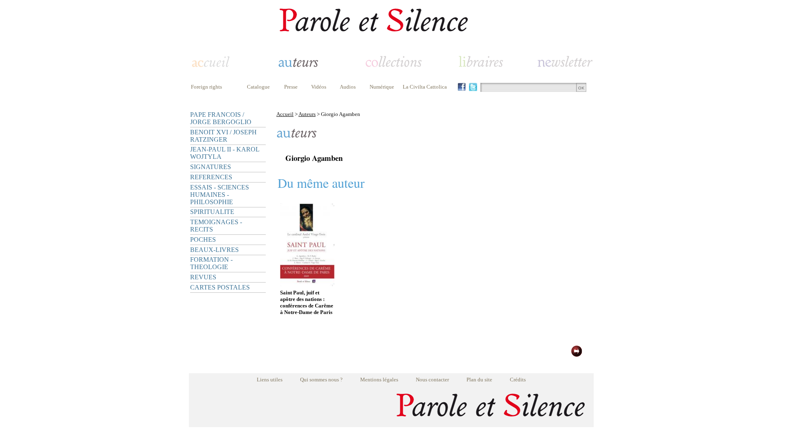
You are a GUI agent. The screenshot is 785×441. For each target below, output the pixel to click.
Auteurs (307, 114)
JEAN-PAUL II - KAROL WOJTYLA (224, 153)
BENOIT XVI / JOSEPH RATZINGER (223, 136)
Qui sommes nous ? (321, 379)
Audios (348, 87)
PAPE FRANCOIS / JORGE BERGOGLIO (220, 118)
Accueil (285, 114)
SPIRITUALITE (212, 211)
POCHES (203, 239)
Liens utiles (270, 379)
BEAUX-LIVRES (214, 249)
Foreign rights (206, 87)
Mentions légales (379, 379)
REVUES (203, 277)
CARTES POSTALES (220, 287)
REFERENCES (211, 177)
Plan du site (479, 379)
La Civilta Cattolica (425, 87)
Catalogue (258, 87)
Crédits (518, 379)
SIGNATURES (210, 166)
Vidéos (318, 87)
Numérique (382, 87)
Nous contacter (432, 379)
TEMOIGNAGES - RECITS (216, 225)
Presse (291, 87)
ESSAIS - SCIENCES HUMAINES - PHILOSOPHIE (219, 194)
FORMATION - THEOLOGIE (211, 263)
